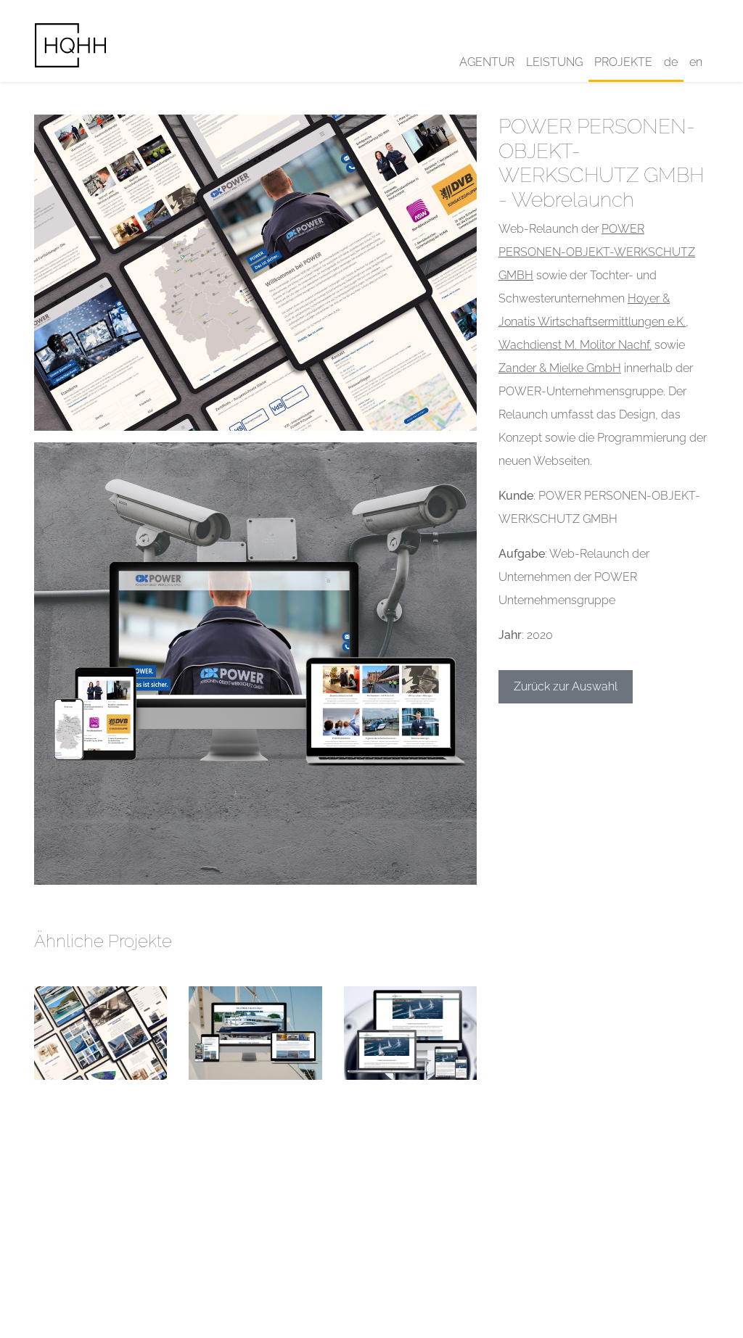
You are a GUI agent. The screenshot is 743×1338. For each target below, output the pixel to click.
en (695, 62)
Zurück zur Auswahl (565, 686)
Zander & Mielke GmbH (559, 368)
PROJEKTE (623, 62)
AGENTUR (486, 62)
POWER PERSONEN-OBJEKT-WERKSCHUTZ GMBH (596, 252)
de (671, 62)
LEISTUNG (554, 62)
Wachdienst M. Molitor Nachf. (575, 345)
